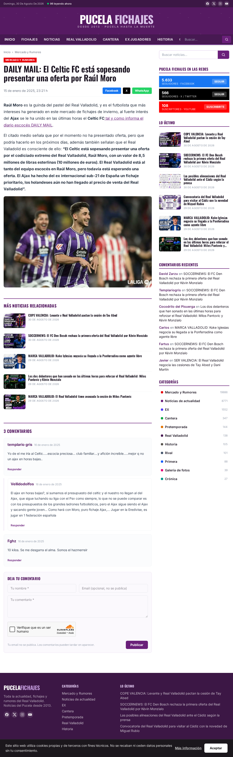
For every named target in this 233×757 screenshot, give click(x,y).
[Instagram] (220, 3)
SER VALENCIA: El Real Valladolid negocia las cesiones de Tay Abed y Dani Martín (191, 364)
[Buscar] (226, 39)
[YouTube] (226, 3)
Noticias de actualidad (78, 699)
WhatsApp (142, 90)
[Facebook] (207, 3)
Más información (188, 748)
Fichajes (29, 39)
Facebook (111, 90)
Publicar (136, 645)
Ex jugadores (138, 39)
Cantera (111, 39)
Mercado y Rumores (28, 52)
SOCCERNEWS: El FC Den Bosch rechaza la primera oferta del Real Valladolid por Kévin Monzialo (190, 278)
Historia (165, 39)
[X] (214, 3)
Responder (15, 469)
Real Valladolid (81, 39)
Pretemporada (72, 717)
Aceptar (216, 748)
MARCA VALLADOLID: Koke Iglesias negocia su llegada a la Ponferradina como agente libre (194, 332)
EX (64, 705)
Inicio (10, 39)
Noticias (52, 39)
